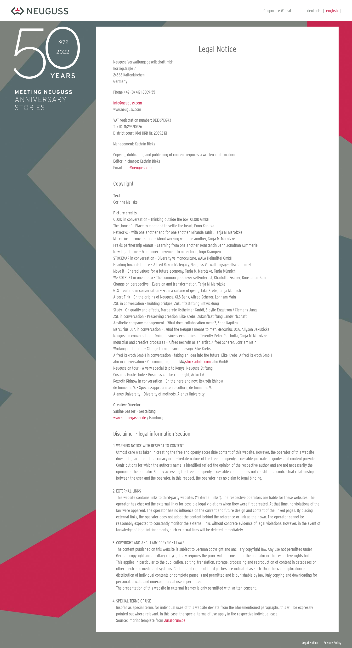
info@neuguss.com (127, 102)
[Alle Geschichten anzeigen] (46, 52)
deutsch (313, 10)
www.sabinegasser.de (129, 417)
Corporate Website (278, 10)
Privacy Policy (332, 643)
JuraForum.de (174, 620)
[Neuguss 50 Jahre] (39, 10)
